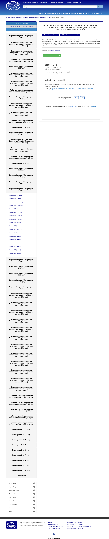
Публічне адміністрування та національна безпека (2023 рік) (21, 157)
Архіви (80, 522)
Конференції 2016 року (21, 460)
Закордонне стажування (54, 528)
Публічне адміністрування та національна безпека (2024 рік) (21, 121)
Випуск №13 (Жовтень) (15, 212)
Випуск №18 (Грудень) (15, 195)
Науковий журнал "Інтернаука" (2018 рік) (21, 260)
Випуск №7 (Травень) (15, 233)
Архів (80, 13)
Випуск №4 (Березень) (15, 243)
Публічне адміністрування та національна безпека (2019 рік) (21, 417)
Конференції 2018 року (21, 450)
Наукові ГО (70, 526)
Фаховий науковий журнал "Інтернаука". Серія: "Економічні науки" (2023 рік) (21, 141)
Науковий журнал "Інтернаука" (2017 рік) (21, 267)
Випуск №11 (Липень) (15, 219)
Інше (22, 511)
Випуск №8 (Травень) (15, 229)
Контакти (81, 528)
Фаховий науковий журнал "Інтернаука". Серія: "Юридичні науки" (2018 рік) (21, 380)
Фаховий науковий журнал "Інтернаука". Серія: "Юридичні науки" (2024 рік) (21, 114)
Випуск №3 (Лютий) (15, 246)
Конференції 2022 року (21, 429)
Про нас (87, 13)
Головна (41, 13)
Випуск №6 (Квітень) (15, 236)
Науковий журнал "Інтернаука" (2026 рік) (21, 36)
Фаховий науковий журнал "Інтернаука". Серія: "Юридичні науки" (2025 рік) (21, 83)
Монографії (64, 13)
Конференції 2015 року (21, 465)
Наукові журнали (52, 13)
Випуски (25, 17)
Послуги (73, 13)
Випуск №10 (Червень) (15, 222)
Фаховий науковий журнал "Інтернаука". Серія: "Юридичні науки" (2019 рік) (21, 371)
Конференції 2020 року (21, 440)
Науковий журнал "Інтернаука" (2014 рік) (21, 287)
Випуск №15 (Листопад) (16, 205)
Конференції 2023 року (21, 163)
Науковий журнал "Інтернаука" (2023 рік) (21, 133)
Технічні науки (22, 497)
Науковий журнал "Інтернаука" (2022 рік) (21, 169)
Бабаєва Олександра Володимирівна (70, 34)
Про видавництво (53, 524)
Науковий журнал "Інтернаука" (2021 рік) (21, 176)
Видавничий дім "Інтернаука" (14, 17)
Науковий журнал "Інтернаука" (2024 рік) (21, 98)
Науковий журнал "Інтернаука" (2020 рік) (21, 183)
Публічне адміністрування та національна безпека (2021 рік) (21, 403)
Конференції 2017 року (21, 455)
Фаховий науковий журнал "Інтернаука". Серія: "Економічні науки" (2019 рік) (21, 321)
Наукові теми (70, 524)
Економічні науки (22, 508)
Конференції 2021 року (21, 435)
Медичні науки (22, 487)
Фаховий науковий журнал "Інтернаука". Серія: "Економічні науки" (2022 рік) (21, 295)
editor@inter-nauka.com (31, 2)
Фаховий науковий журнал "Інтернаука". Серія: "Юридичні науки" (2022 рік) (21, 346)
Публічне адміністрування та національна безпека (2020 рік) (21, 410)
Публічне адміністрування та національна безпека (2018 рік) (21, 423)
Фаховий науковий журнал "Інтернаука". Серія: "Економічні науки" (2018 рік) (21, 329)
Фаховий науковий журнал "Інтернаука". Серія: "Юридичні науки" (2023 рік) (21, 149)
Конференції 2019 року (21, 445)
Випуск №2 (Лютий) (15, 250)
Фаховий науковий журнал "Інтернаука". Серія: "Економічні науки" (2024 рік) (21, 105)
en (46, 2)
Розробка (54, 538)
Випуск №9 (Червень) (15, 226)
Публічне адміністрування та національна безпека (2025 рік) (21, 91)
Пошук (100, 7)
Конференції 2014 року (21, 470)
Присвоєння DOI (97, 13)
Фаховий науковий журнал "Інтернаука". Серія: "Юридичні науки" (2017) (21, 388)
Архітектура (22, 483)
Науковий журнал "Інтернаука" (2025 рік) (21, 67)
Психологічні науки (22, 494)
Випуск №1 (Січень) (15, 253)
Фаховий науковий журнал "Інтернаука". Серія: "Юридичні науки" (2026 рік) (21, 52)
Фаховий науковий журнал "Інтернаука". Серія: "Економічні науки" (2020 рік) (21, 312)
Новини (80, 524)
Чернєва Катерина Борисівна (51, 34)
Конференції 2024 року (21, 127)
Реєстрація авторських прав (55, 526)
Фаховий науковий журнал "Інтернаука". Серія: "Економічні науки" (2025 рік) (21, 75)
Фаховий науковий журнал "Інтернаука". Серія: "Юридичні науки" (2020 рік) (21, 363)
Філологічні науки (22, 501)
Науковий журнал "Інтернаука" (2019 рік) (40, 17)
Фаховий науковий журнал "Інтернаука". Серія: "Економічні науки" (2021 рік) (21, 303)
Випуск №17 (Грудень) (15, 198)
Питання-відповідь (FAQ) (74, 2)
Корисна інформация (57, 2)
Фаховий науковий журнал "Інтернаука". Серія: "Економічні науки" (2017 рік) (21, 338)
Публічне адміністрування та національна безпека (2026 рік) (21, 60)
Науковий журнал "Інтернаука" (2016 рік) (21, 274)
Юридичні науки (22, 504)
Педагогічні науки (22, 490)
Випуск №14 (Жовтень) (15, 209)
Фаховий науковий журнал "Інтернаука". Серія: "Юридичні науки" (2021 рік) (21, 355)
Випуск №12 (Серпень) (15, 215)
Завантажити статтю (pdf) (53, 56)
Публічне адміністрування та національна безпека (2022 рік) (21, 396)
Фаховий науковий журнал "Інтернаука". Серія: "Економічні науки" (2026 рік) (21, 44)
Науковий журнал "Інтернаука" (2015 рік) (21, 281)
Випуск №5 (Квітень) (15, 239)
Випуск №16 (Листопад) (16, 202)
